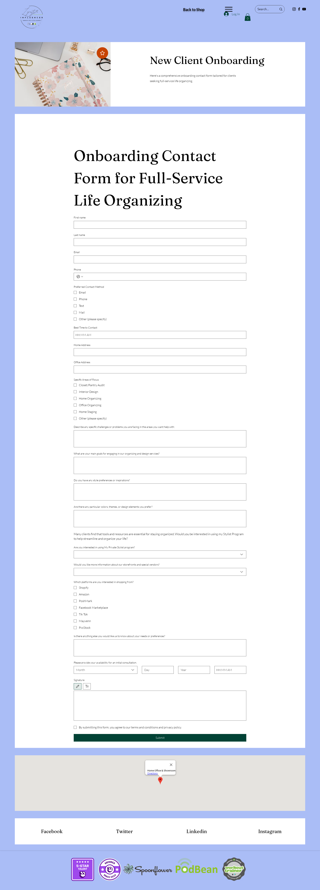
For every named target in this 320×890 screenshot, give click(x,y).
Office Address (82, 362)
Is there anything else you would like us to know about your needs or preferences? (119, 636)
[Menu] (228, 9)
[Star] (102, 53)
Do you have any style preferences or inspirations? (102, 480)
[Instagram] (294, 9)
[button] (247, 17)
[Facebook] (299, 9)
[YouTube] (304, 9)
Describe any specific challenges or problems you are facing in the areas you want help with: (124, 426)
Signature (79, 680)
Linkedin (196, 831)
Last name (79, 234)
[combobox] (160, 554)
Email (77, 252)
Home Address (82, 345)
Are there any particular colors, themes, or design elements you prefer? (113, 506)
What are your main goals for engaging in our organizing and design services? (116, 453)
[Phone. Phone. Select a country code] (80, 276)
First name (80, 217)
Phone (77, 269)
